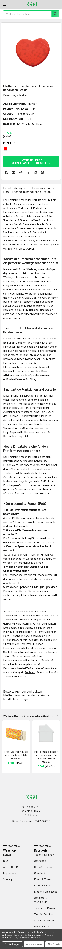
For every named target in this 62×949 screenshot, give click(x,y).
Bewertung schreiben (15, 95)
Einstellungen (12, 944)
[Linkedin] (35, 172)
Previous (53, 716)
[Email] (14, 172)
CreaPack (39, 873)
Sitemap (8, 879)
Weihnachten (42, 926)
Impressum (9, 873)
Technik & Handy (44, 854)
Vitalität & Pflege (44, 920)
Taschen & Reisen (44, 908)
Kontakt (7, 854)
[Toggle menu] (4, 4)
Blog (5, 860)
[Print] (21, 172)
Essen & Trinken (43, 879)
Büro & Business (43, 867)
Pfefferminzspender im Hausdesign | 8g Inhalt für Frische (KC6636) (46, 757)
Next (57, 716)
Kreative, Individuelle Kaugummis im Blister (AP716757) (16, 755)
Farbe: (9, 142)
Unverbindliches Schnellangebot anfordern (31, 161)
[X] (28, 172)
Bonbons (30, 672)
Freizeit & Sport (43, 885)
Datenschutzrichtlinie (29, 937)
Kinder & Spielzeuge (45, 891)
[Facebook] (6, 172)
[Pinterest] (42, 172)
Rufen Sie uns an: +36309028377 (31, 821)
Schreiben (40, 860)
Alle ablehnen (34, 944)
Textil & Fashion (43, 914)
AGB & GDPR (10, 867)
